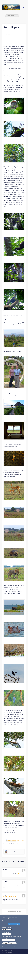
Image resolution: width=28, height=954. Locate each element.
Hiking (9, 36)
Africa (7, 36)
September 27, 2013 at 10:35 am (9, 896)
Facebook (12, 19)
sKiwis (23, 7)
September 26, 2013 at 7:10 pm (9, 871)
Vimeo (15, 19)
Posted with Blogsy (20, 840)
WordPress (9, 952)
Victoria (7, 32)
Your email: (4, 938)
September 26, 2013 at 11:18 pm (9, 883)
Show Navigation (22, 13)
